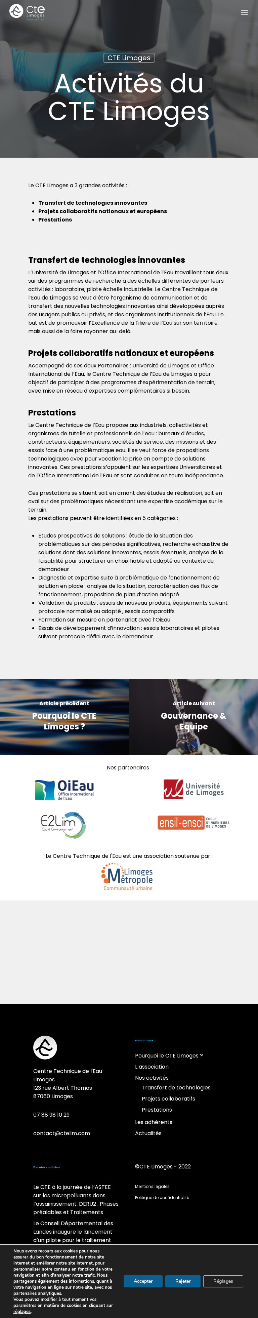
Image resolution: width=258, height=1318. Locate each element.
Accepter (143, 1281)
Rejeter (182, 1281)
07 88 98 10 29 (51, 1115)
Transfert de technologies (176, 1087)
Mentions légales (152, 1186)
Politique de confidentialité (162, 1197)
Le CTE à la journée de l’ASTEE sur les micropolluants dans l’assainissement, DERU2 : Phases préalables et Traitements (76, 1199)
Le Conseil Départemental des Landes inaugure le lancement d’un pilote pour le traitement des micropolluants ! (73, 1236)
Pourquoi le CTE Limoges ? (169, 1056)
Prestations (157, 1110)
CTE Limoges (129, 58)
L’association (152, 1067)
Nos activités (152, 1078)
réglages (22, 1312)
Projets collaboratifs (168, 1099)
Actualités (148, 1133)
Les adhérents (153, 1122)
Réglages (223, 1281)
